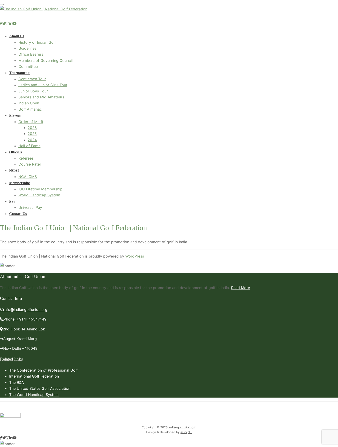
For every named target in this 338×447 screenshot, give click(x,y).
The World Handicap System (34, 394)
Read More (240, 287)
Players (15, 115)
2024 (32, 140)
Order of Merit (30, 121)
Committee (28, 66)
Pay (12, 201)
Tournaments (19, 73)
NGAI (14, 170)
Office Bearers (30, 54)
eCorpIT (186, 432)
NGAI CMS (27, 176)
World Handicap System (39, 195)
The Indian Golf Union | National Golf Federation (73, 228)
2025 (32, 133)
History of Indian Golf (37, 42)
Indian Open (28, 103)
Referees (26, 158)
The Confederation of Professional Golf (43, 370)
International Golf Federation (34, 376)
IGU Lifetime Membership (40, 189)
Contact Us (18, 214)
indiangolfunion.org (182, 427)
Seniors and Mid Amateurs (41, 97)
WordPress (134, 256)
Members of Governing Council (45, 60)
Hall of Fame (29, 145)
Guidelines (27, 48)
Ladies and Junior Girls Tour (42, 85)
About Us (16, 36)
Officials (15, 152)
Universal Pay (30, 207)
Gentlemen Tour (32, 79)
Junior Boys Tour (33, 91)
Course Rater (29, 164)
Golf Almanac (30, 109)
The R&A (16, 382)
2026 (32, 127)
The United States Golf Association (39, 388)
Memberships (19, 183)
